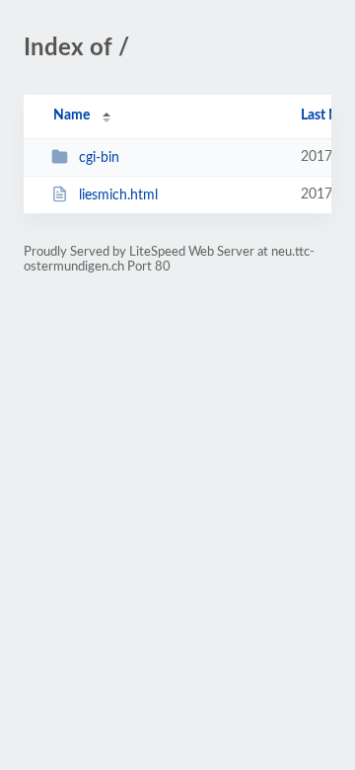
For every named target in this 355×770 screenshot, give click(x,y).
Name (71, 115)
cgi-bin (99, 158)
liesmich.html (118, 195)
